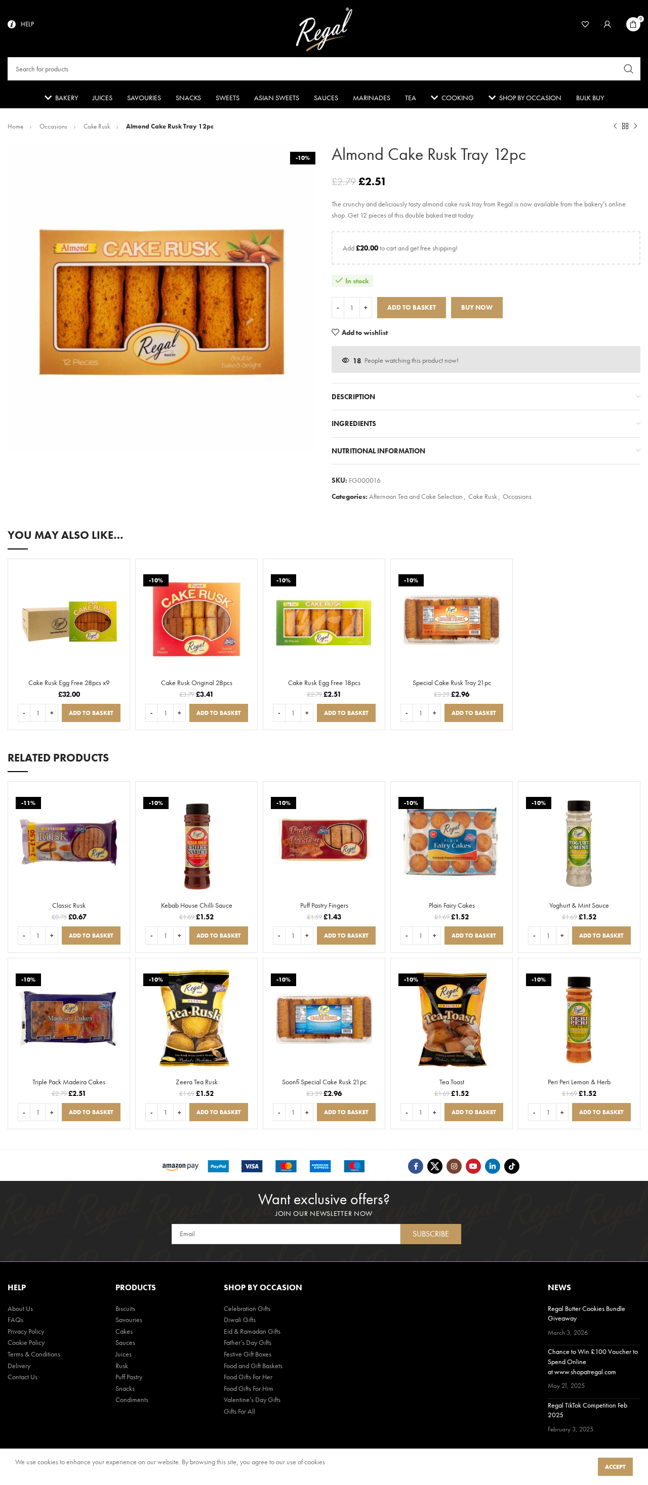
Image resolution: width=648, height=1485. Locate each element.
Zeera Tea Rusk (197, 1081)
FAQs (15, 1319)
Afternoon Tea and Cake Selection (416, 496)
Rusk (121, 1365)
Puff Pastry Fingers (324, 905)
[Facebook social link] (415, 1166)
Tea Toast (451, 1081)
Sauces (125, 1342)
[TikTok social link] (511, 1166)
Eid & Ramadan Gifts (252, 1331)
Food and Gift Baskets (253, 1365)
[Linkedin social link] (492, 1166)
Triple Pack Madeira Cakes (68, 1081)
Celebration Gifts (247, 1308)
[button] (91, 713)
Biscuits (125, 1308)
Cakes (124, 1331)
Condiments (131, 1399)
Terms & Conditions (34, 1354)
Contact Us (22, 1376)
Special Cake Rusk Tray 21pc (452, 682)
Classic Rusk (69, 905)
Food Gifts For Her (248, 1376)
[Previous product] (615, 126)
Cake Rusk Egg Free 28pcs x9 (69, 682)
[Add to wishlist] (117, 594)
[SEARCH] (628, 68)
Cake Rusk (97, 126)
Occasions (54, 126)
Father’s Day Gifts (247, 1342)
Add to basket (411, 307)
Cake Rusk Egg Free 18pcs (324, 682)
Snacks (125, 1388)
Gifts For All (239, 1411)
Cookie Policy (26, 1342)
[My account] (607, 24)
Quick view (117, 579)
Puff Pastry (128, 1376)
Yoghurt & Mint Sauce (579, 905)
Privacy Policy (26, 1331)
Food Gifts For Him (248, 1388)
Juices (123, 1354)
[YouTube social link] (473, 1166)
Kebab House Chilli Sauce (196, 905)
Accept (615, 1467)
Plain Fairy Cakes (452, 905)
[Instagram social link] (454, 1166)
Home (16, 126)
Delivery (19, 1365)
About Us (20, 1308)
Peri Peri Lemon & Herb (579, 1081)
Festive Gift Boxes (247, 1354)
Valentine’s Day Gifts (252, 1399)
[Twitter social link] (434, 1166)
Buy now (477, 307)
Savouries (128, 1319)
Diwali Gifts (240, 1319)
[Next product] (635, 126)
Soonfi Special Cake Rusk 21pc (324, 1081)
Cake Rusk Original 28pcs (196, 682)
